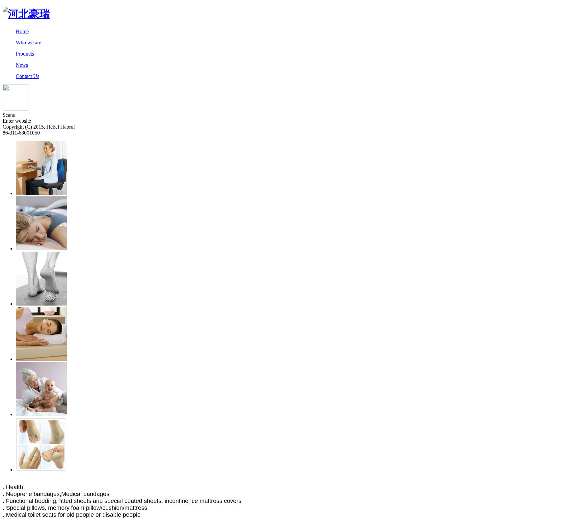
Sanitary (81, 481)
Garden (167, 481)
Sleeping (12, 481)
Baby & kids (105, 481)
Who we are (28, 42)
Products (25, 54)
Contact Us (27, 76)
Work (140, 481)
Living (29, 481)
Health (126, 481)
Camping (186, 481)
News (22, 65)
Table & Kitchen (54, 481)
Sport (152, 481)
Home (22, 31)
